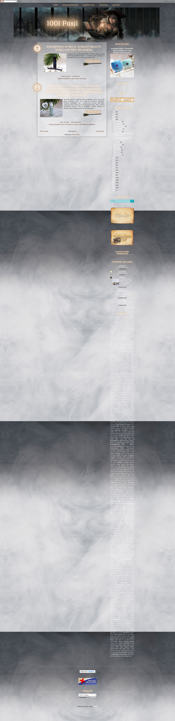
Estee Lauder (130, 392)
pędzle (132, 548)
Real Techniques (123, 572)
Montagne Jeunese (117, 508)
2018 (114, 167)
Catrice (112, 360)
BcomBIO (126, 340)
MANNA (112, 484)
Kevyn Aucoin (127, 437)
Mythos (115, 516)
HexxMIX (118, 419)
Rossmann (131, 579)
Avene (116, 335)
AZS (123, 335)
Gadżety (126, 405)
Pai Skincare (130, 541)
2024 (114, 116)
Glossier (119, 410)
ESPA (116, 392)
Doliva (125, 380)
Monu (111, 510)
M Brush (117, 475)
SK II (111, 597)
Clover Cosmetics (114, 367)
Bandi (121, 337)
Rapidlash (112, 572)
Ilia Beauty (119, 422)
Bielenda (128, 344)
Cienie (124, 365)
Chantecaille (118, 362)
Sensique (112, 590)
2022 (114, 157)
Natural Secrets (114, 521)
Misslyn (118, 496)
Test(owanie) (115, 619)
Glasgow (128, 408)
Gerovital (127, 406)
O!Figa (111, 530)
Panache (121, 542)
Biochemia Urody (115, 347)
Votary (132, 643)
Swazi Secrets (118, 614)
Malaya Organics (122, 482)
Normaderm (128, 524)
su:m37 (132, 608)
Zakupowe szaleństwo (119, 654)
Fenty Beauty (117, 399)
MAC (129, 475)
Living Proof (126, 471)
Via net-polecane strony (128, 639)
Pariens (132, 542)
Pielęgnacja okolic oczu (126, 553)
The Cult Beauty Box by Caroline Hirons (122, 621)
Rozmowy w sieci (123, 585)
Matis (133, 486)
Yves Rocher (122, 652)
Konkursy (126, 440)
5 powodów (126, 317)
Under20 (124, 636)
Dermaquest (121, 378)
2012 (114, 182)
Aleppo (118, 322)
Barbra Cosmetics (129, 337)
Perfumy (131, 546)
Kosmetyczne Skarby (117, 448)
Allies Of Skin (114, 324)
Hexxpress (125, 419)
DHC (119, 379)
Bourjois (127, 353)
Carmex (132, 358)
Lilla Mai (116, 467)
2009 (114, 190)
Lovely (112, 473)
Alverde (112, 326)
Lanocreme (112, 464)
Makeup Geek (131, 480)
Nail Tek (132, 517)
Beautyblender (118, 342)
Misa (132, 495)
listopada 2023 (118, 124)
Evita (122, 395)
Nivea (111, 525)
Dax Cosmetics (124, 372)
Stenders (119, 606)
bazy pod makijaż (114, 340)
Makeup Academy (123, 480)
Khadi (133, 437)
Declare (127, 374)
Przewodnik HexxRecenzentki (117, 568)
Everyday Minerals (115, 396)
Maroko (119, 486)
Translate (93, 697)
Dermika (132, 378)
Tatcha (132, 617)
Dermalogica (113, 378)
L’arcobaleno (130, 457)
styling (124, 608)
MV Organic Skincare (129, 512)
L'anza (124, 457)
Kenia (116, 437)
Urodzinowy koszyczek (123, 638)
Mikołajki (128, 493)
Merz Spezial (126, 489)
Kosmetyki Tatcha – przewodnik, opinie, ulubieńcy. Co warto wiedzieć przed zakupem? (122, 51)
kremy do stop (130, 451)
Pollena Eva (127, 561)
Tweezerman (126, 632)
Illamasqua (125, 422)
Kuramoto (118, 457)
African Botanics (119, 320)
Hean (128, 417)
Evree (125, 395)
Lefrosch (131, 466)
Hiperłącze (131, 419)
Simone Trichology (119, 596)
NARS (129, 519)
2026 (114, 111)
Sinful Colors (127, 596)
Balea (111, 337)
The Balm (125, 619)
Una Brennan (117, 636)
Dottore (112, 381)
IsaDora (128, 426)
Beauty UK (131, 340)
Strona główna (72, 131)
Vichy (115, 641)
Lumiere (126, 473)
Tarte (129, 617)
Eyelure (132, 395)
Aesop (111, 320)
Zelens (118, 656)
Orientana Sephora (124, 537)
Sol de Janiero (117, 603)
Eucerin (127, 394)
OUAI (122, 541)
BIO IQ (126, 346)
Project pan (121, 566)
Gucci (119, 414)
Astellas (124, 331)
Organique (131, 535)
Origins (123, 539)
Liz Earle (132, 471)
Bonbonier (132, 351)
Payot (111, 546)
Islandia (117, 428)
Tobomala (127, 627)
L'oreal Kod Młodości (120, 458)
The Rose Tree (118, 623)
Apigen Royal (125, 328)
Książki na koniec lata (122, 267)
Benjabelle (117, 344)
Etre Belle (112, 394)
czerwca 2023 (118, 144)
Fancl (115, 397)
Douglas (116, 381)
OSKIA (132, 539)
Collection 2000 (119, 369)
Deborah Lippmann (120, 374)
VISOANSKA (126, 643)
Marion (115, 486)
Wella (124, 645)
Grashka (124, 412)
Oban (115, 530)
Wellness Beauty (130, 645)
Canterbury (116, 358)
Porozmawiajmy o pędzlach (118, 564)
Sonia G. (124, 603)
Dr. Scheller (124, 383)
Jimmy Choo (118, 431)
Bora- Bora (121, 353)
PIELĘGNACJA (103, 5)
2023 (114, 119)
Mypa (111, 516)
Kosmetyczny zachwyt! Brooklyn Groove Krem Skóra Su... (122, 138)
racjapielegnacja (122, 290)
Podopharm (119, 561)
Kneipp (121, 439)
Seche (121, 588)
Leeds (127, 466)
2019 (114, 165)
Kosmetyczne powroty (129, 446)
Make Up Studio (114, 480)
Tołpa (131, 627)
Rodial (125, 579)
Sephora (118, 590)
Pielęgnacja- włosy (128, 555)
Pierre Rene (123, 557)
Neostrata (125, 521)
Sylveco (132, 614)
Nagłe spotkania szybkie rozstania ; (119, 517)
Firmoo (132, 399)
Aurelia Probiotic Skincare (117, 333)
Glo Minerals (113, 410)
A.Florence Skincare (116, 319)
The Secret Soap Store (116, 625)
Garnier (112, 406)
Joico (126, 433)
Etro (117, 394)
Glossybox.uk (125, 410)
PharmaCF (122, 550)
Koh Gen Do (129, 439)
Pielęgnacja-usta (115, 557)
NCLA (121, 521)
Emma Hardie (130, 390)
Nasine (132, 519)
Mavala (116, 487)
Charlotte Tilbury (126, 362)
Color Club (131, 369)
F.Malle (111, 397)
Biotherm (131, 349)
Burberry (112, 356)
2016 (114, 172)
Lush (112, 475)
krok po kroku (125, 453)
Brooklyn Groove (60, 124)
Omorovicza (121, 535)
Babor (129, 335)
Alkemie (132, 322)
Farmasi (126, 397)
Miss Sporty (113, 496)
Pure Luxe (117, 570)
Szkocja (117, 615)
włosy (124, 648)
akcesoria (126, 321)
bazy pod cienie (130, 338)
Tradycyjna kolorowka (121, 629)
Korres (112, 442)
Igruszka (131, 421)
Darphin (117, 372)
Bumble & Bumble (129, 354)
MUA (124, 510)
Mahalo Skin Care (124, 477)
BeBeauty (124, 342)
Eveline (132, 394)
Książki (118, 455)
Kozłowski (118, 451)
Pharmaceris (114, 550)
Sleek (132, 599)
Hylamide (122, 421)
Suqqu (129, 612)
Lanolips (118, 464)
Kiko (117, 439)
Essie (124, 392)
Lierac (111, 467)
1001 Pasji (122, 277)
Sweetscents (126, 614)
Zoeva (126, 656)
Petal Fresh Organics (125, 548)
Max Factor (123, 487)
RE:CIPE (117, 572)
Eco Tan (117, 387)
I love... (127, 421)
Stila (123, 606)
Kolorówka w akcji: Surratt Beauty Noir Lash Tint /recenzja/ (73, 48)
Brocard (132, 353)
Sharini (128, 592)
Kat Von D (127, 435)
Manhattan (131, 482)
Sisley (132, 596)
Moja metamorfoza (122, 499)
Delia (128, 376)
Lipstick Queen (118, 469)
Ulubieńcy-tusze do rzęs (124, 634)
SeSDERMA (122, 592)
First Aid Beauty (113, 401)
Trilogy (126, 630)
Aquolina (118, 329)
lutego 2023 (117, 152)
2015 (114, 175)
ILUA (129, 422)
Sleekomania (114, 601)
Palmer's (112, 542)
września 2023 (118, 129)
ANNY (130, 326)
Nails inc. (117, 519)
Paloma (116, 542)
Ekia (133, 387)
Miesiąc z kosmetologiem (127, 491)
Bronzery (112, 355)
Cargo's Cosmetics (124, 358)
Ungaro (128, 636)
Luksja (117, 473)
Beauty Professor (122, 300)
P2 (125, 541)
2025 (114, 114)
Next (111, 523)
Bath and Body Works (121, 338)
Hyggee (118, 421)
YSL (117, 652)
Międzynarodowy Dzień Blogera (117, 493)
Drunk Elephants (118, 385)
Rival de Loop (118, 579)
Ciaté (120, 365)
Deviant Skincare (114, 379)
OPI (126, 535)
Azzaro (126, 335)
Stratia (127, 606)
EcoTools (123, 387)
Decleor (132, 374)
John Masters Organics (119, 433)
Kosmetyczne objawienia (117, 446)
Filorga (125, 399)
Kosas (115, 442)
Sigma (129, 594)
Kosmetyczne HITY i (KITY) (122, 444)
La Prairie (115, 460)
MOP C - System (118, 510)
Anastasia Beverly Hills (121, 326)
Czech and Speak (129, 370)
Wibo (117, 647)
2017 (114, 170)
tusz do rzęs (83, 78)
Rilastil (127, 577)
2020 (114, 162)
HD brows (124, 417)
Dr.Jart (111, 385)
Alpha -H (122, 324)
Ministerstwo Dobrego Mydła (123, 495)
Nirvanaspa (131, 523)
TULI (130, 630)
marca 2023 (117, 149)
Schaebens (115, 588)
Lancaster (125, 462)
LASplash (123, 464)
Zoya (130, 656)
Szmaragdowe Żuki (124, 615)
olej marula (131, 533)
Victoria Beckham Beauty (126, 641)
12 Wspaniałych (114, 317)
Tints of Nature (121, 627)
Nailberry (112, 519)
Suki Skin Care (117, 612)
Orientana (116, 537)
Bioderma (122, 347)
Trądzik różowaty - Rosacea (122, 630)
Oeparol (116, 532)
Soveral (129, 603)
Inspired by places (125, 424)
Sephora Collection (125, 590)
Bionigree (126, 349)
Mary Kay (124, 486)
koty (115, 451)
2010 (114, 187)
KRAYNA (124, 451)
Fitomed (119, 401)
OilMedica (115, 533)
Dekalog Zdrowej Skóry (117, 376)
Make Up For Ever (121, 478)
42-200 (120, 317)
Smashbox (121, 601)
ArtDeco (119, 331)
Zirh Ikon (122, 656)
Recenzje (112, 575)
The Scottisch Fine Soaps (128, 623)
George (117, 406)
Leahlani (123, 466)
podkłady (112, 561)
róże (133, 585)
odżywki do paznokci (122, 530)
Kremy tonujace (115, 453)
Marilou (111, 486)
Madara (116, 477)
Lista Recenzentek (118, 471)
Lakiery (119, 462)
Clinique (132, 365)
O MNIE (55, 5)
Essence (120, 392)
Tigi (117, 627)
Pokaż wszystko (130, 307)
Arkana (123, 329)
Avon (120, 335)
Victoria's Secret (114, 643)
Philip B (127, 551)
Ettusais (122, 394)
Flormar (128, 401)
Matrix (112, 487)
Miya (122, 496)
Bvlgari (116, 356)
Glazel (132, 408)
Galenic (132, 405)
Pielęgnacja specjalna (116, 555)
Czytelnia (112, 372)
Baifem (132, 335)
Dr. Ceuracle (118, 383)
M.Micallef (124, 475)
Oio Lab (120, 533)
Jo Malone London (126, 431)
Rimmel (132, 577)
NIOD (126, 523)
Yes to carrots (117, 650)
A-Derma (131, 317)
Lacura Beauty (130, 460)
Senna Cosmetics (129, 588)
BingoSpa (112, 346)
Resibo (118, 577)
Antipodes (115, 328)
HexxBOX (113, 419)
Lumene (121, 473)
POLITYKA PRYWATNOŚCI (70, 5)
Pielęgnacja (113, 553)
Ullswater (132, 632)
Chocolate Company (129, 363)
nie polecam (120, 523)
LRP (115, 473)
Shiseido (118, 594)
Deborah (112, 374)
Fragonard (123, 403)
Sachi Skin (112, 587)
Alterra (132, 324)
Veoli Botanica (118, 639)
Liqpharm (125, 469)
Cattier (116, 360)
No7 (115, 524)
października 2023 (119, 126)
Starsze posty (100, 131)
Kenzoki (120, 437)
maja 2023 (117, 147)
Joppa (132, 433)
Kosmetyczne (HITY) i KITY (126, 442)
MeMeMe (117, 489)
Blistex (120, 351)
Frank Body (128, 403)
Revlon (122, 577)
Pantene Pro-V (126, 542)
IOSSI (117, 426)
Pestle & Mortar (114, 548)
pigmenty (128, 557)
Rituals (111, 579)
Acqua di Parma (126, 319)
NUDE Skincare (122, 528)
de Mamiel (131, 372)
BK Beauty (115, 351)
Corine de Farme (114, 370)
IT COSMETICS (124, 428)
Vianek (111, 641)
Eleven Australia (113, 388)
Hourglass (113, 421)
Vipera (120, 643)
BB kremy (121, 340)
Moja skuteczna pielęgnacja (87, 124)
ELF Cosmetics (122, 388)
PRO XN (115, 566)
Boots (115, 353)
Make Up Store (130, 478)
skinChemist (124, 599)
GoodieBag (116, 412)
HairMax (125, 415)
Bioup (111, 351)
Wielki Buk (122, 266)
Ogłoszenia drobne (123, 532)
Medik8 (112, 489)
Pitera (132, 557)
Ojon (124, 533)
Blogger (95, 706)
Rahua (132, 570)
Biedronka (122, 344)
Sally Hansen (119, 587)
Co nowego (124, 367)
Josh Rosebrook (114, 435)
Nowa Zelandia (122, 526)
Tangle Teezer (124, 617)
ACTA (132, 319)
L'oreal (112, 458)
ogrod (129, 532)
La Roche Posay (122, 460)
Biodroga (128, 347)
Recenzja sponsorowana (126, 573)
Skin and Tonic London (119, 597)
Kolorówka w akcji (68, 78)
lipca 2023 (117, 142)
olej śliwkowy (114, 535)
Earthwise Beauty (127, 385)
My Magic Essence (129, 514)
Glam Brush (123, 408)
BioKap (132, 347)
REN (114, 577)
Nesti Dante (131, 521)
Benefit (112, 344)
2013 (114, 180)
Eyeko (128, 395)
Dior (122, 380)
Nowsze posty (44, 131)
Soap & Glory (128, 601)
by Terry (121, 356)
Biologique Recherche (116, 349)
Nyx (133, 528)
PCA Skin (115, 546)
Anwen (120, 328)
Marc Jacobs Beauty (128, 484)
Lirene (130, 469)
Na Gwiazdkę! (121, 516)
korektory (131, 440)
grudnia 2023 (118, 121)
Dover (119, 381)
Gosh (120, 412)
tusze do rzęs (118, 632)
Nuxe (129, 528)
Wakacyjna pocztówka (116, 645)
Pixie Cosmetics (114, 559)
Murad (126, 510)
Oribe (111, 537)
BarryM (112, 338)
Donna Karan (130, 380)
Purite (121, 570)
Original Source (115, 539)
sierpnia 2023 (118, 131)
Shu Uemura (124, 594)
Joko (129, 433)
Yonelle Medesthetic (125, 650)
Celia (125, 360)
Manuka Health (117, 484)
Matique (129, 486)
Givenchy (117, 408)
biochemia (132, 346)
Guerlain (124, 414)
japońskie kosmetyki (121, 430)
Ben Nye (132, 342)
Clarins (128, 365)
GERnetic (122, 406)
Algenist (127, 322)
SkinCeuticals (114, 599)
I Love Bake (122, 271)
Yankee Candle (130, 648)
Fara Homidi (120, 397)
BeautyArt (112, 342)
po (133, 559)
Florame (123, 401)
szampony (112, 615)
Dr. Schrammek (130, 383)
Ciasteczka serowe (122, 273)
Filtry (129, 399)
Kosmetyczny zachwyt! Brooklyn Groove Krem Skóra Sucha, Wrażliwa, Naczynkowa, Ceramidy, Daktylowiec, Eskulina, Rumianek (74, 90)
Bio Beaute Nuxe (119, 346)
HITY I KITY (116, 5)
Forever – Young (116, 403)
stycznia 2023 (118, 154)
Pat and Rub (114, 544)
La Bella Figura (128, 458)
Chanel (112, 362)
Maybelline (131, 487)
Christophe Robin (114, 365)
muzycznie (121, 512)
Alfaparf (122, 322)
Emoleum (112, 392)
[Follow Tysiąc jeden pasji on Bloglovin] (87, 672)
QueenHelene (127, 570)
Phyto (132, 551)
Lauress (112, 466)
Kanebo (121, 435)
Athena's (132, 331)
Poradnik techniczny (128, 563)
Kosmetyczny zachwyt (72, 124)
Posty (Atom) (75, 134)
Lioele (124, 467)
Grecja (128, 412)
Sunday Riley (124, 612)
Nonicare (119, 524)
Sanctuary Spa (127, 587)
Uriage (116, 638)
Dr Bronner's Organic (127, 381)
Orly (127, 539)
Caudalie (120, 360)
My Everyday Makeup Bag (117, 514)
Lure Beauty (131, 473)
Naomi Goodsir (123, 519)
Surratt (77, 78)
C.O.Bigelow (127, 356)
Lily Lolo (120, 467)
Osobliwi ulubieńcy (115, 541)
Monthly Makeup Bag (128, 509)
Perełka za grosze (123, 546)
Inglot (117, 424)
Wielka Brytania (124, 647)
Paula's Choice (130, 544)
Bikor (132, 344)
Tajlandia (119, 617)
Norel (123, 524)
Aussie (127, 333)
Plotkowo (127, 559)
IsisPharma (112, 428)
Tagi (115, 617)
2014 (114, 177)
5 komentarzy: (76, 76)
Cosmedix (122, 370)
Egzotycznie (129, 387)
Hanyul (119, 417)
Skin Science (130, 597)
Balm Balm (117, 337)
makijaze (113, 482)
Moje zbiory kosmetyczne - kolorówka (120, 505)
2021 (114, 160)
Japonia (112, 430)
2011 (113, 185)
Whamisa (112, 647)
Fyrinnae (120, 405)
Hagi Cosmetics (119, 415)
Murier (116, 512)
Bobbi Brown (125, 351)
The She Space (126, 625)
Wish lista (118, 648)
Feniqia (111, 399)
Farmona (131, 397)
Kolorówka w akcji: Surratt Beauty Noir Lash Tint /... (123, 134)
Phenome (120, 551)
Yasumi (111, 650)
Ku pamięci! (124, 455)
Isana (132, 426)
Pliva (121, 559)
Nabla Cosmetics (129, 516)
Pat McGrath (122, 544)
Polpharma (118, 563)
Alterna (127, 324)
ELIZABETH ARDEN (120, 390)
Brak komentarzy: (76, 122)
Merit (121, 489)
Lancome (131, 462)
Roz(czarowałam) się (116, 581)
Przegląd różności (129, 566)
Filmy (121, 399)
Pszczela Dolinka (128, 568)
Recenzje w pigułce (122, 575)
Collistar (125, 369)
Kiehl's (112, 439)
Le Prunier (117, 466)
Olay (127, 533)
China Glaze (119, 363)
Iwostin (132, 428)
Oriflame (132, 537)
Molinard (129, 507)
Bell (128, 342)
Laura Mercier (130, 464)
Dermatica (127, 378)
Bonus (111, 353)
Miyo (125, 496)
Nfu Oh (114, 523)
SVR (111, 614)
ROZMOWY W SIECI (89, 5)
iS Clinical (122, 426)
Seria (116, 592)
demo (133, 376)
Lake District (113, 462)
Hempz (132, 417)
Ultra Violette (113, 634)
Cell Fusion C (130, 360)
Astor (128, 331)
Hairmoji (129, 415)
